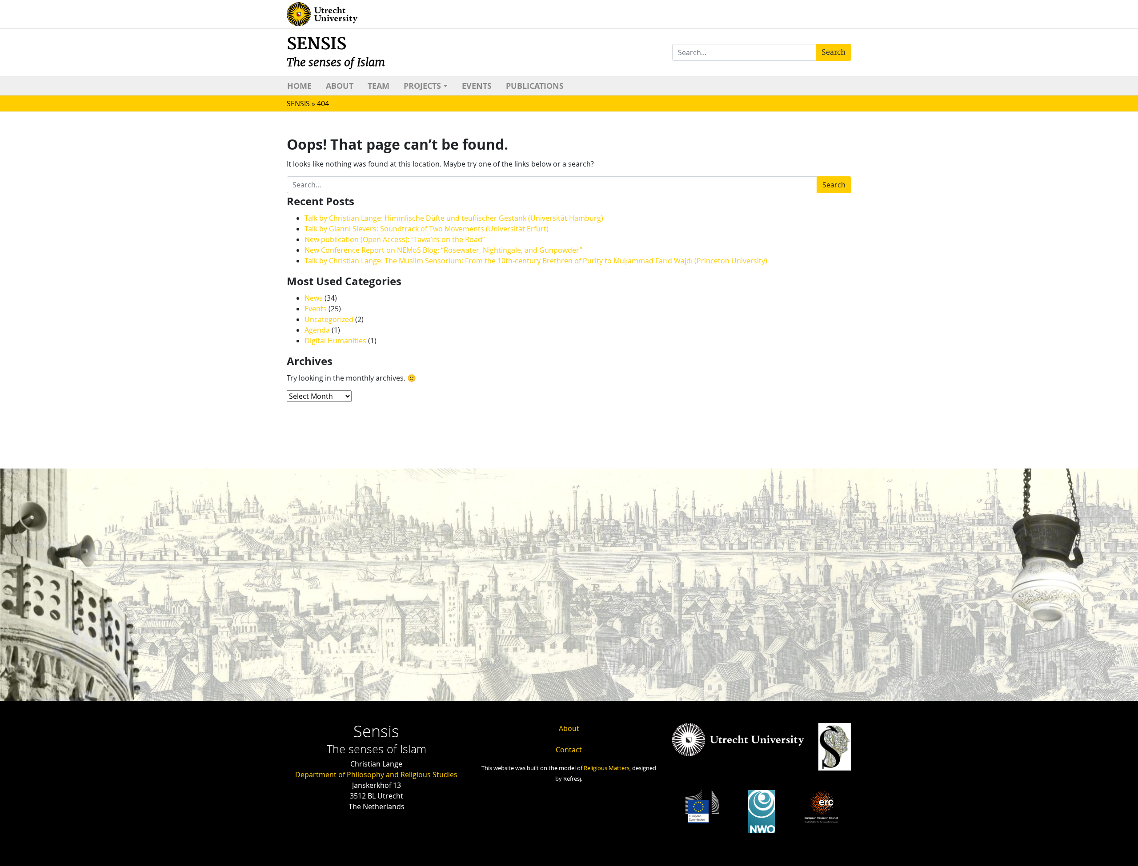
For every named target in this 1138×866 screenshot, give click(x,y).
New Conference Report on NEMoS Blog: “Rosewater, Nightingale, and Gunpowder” (443, 250)
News (314, 298)
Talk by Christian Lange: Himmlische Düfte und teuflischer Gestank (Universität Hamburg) (454, 218)
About (339, 85)
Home (299, 85)
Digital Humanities (335, 341)
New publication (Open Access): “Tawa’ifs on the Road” (395, 239)
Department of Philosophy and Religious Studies (376, 774)
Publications (535, 85)
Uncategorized (329, 319)
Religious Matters (606, 768)
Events (477, 85)
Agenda (317, 330)
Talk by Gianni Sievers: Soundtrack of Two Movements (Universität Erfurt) (427, 229)
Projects (422, 85)
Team (378, 85)
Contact (569, 750)
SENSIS (336, 51)
